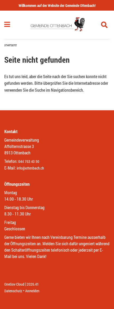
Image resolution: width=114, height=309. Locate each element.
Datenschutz (13, 290)
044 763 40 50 (28, 161)
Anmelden (32, 290)
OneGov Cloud (14, 284)
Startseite (10, 45)
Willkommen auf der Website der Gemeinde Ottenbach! (57, 5)
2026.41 (33, 284)
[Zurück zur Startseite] (57, 24)
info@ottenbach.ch (30, 168)
